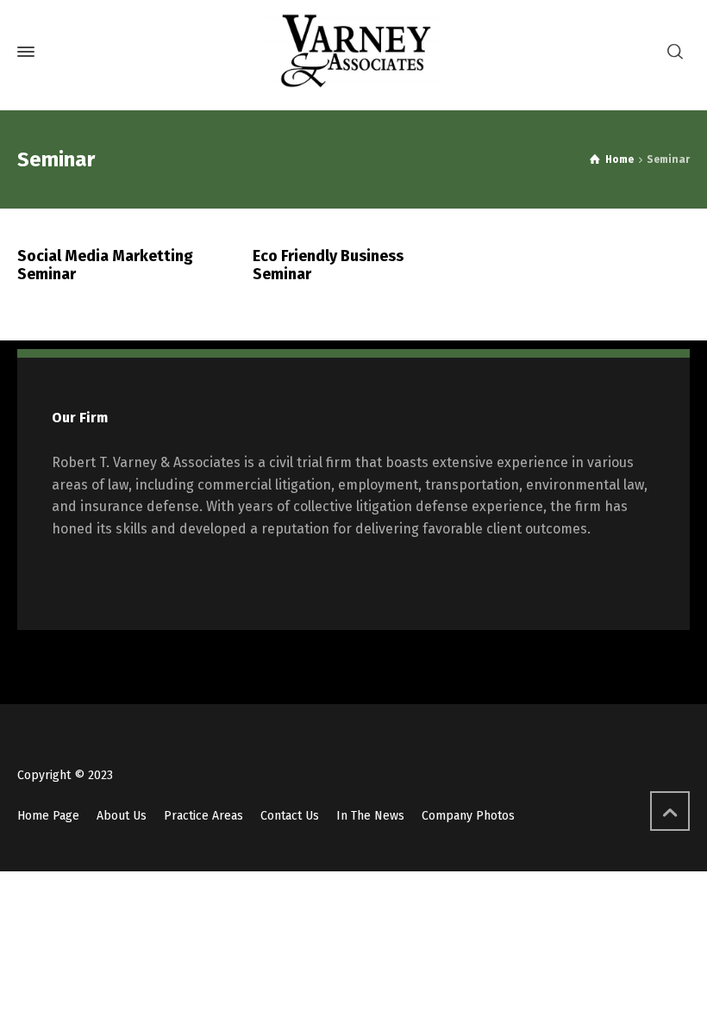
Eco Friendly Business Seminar (328, 265)
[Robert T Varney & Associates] (353, 52)
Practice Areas (203, 815)
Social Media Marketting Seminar (105, 265)
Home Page (48, 815)
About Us (122, 815)
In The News (370, 815)
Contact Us (289, 815)
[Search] (675, 52)
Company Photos (468, 815)
